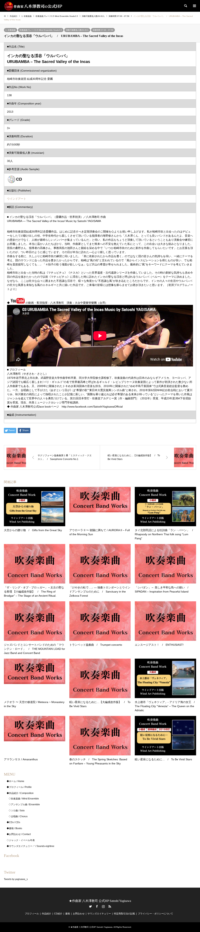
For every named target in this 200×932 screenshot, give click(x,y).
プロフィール (32, 913)
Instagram (103, 906)
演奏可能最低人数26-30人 (77, 30)
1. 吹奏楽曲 (10, 30)
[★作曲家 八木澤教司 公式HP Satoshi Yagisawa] (33, 5)
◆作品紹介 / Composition (20, 793)
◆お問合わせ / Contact (19, 834)
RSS (109, 906)
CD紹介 (58, 913)
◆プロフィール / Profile (19, 787)
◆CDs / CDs (13, 822)
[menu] (194, 6)
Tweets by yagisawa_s (16, 879)
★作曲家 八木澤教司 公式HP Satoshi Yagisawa (100, 900)
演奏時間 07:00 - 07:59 (103, 30)
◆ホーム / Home (15, 781)
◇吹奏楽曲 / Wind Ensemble (24, 798)
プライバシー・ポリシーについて (155, 913)
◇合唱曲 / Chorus (18, 816)
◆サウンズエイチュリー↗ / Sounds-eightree (30, 846)
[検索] (185, 6)
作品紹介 (46, 913)
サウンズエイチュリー (99, 913)
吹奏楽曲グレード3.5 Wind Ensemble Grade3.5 (41, 30)
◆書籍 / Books (14, 828)
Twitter (90, 906)
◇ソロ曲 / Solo (17, 810)
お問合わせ (79, 913)
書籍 (67, 913)
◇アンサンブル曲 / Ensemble (24, 804)
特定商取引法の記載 (124, 913)
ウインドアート (16, 198)
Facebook (97, 906)
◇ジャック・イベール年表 (21, 840)
